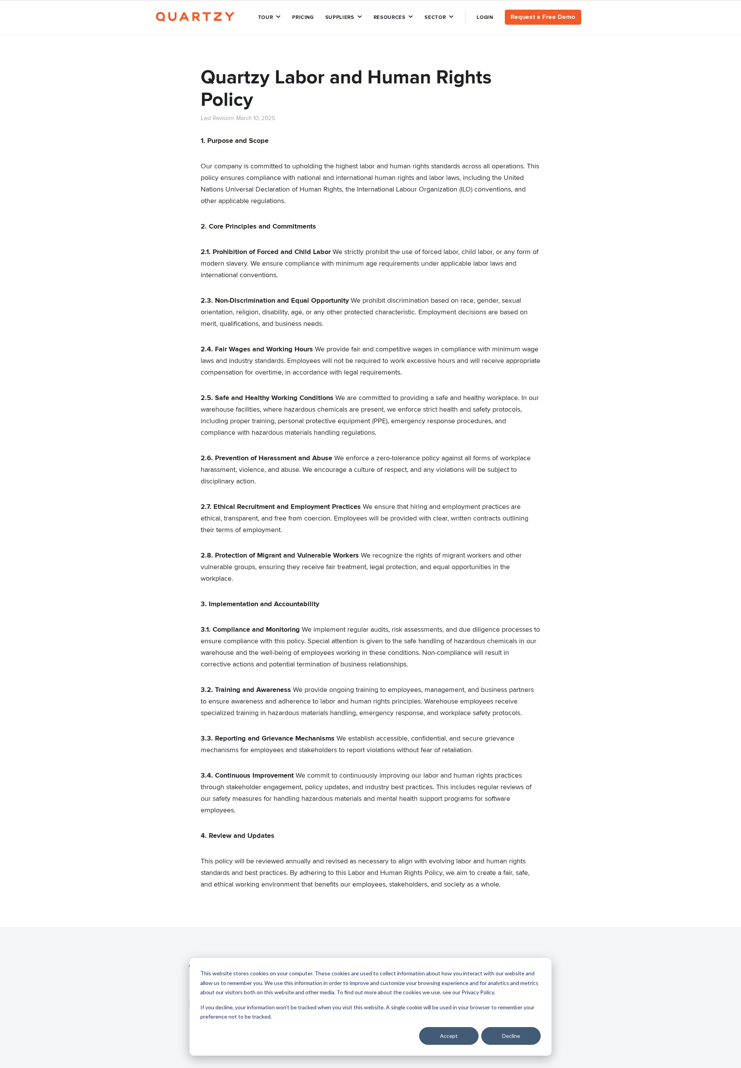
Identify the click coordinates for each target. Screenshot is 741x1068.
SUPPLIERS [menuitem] (339, 17)
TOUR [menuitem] (265, 17)
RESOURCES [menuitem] (390, 17)
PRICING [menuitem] (303, 17)
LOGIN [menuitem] (485, 17)
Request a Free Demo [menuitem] (543, 17)
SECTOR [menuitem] (435, 17)
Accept (449, 1035)
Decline (511, 1035)
